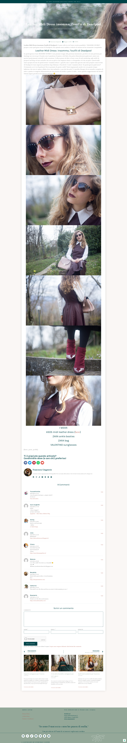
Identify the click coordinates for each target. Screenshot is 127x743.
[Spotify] (48, 477)
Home (52, 28)
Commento (27, 610)
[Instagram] (36, 477)
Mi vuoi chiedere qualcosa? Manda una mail (64, 1)
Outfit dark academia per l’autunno (89, 674)
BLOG (39, 6)
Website (80, 629)
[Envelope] (51, 477)
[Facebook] (33, 477)
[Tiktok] (39, 477)
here (77, 432)
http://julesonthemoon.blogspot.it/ (39, 538)
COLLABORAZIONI (86, 6)
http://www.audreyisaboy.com (38, 600)
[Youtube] (42, 477)
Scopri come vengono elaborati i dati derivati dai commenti (65, 646)
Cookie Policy (26, 716)
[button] (25, 462)
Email (53, 629)
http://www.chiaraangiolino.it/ (38, 553)
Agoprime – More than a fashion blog (40, 513)
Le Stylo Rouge (34, 526)
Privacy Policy (26, 714)
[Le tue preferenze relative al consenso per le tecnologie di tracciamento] (124, 740)
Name (25, 629)
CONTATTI (98, 6)
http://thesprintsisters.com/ (37, 579)
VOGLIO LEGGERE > (56, 687)
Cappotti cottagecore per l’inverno (34, 674)
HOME (23, 6)
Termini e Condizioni (28, 718)
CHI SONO (31, 6)
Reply (102, 492)
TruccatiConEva (34, 498)
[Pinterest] (45, 477)
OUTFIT (76, 41)
